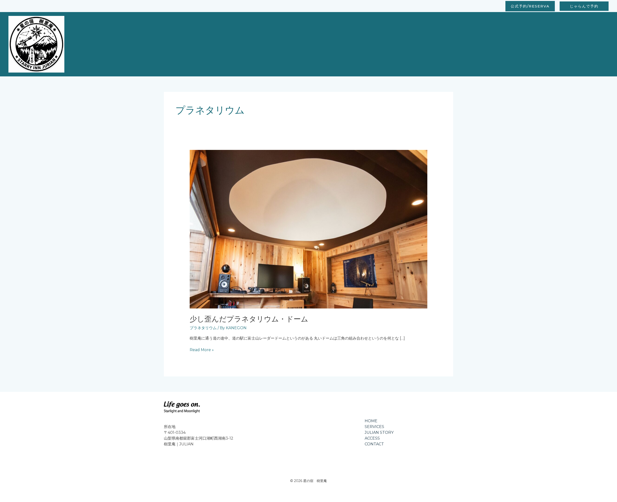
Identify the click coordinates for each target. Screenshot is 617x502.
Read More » (202, 349)
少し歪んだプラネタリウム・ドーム (249, 319)
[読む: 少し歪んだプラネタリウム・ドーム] (309, 229)
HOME (371, 421)
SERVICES (374, 426)
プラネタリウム (203, 328)
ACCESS (372, 438)
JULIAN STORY (379, 432)
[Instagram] (167, 460)
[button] (530, 6)
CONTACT (374, 444)
